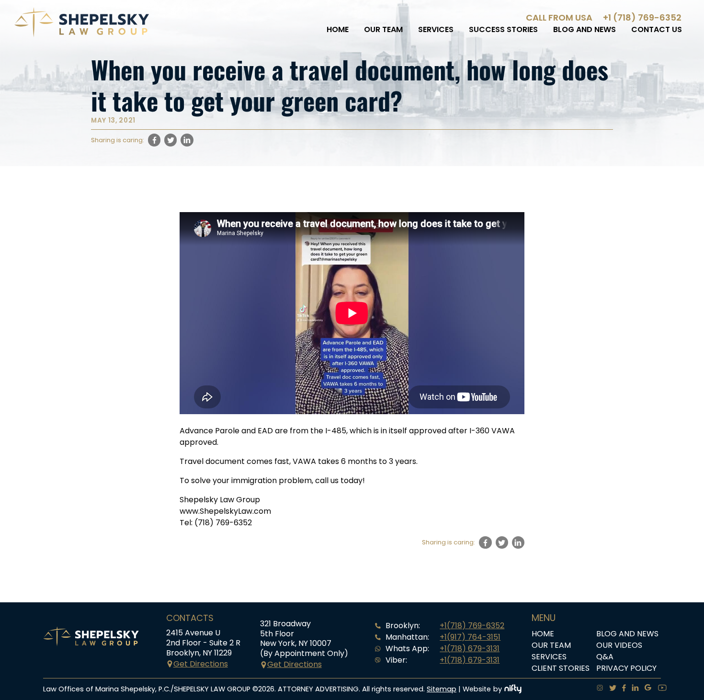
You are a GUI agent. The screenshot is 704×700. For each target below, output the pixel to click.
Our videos (619, 645)
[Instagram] (596, 689)
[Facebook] (621, 689)
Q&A (604, 656)
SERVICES (436, 29)
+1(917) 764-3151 (470, 637)
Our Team (383, 29)
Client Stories (561, 668)
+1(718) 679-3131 (470, 648)
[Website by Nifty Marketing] (513, 689)
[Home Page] (81, 34)
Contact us (656, 29)
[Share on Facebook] (154, 140)
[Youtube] (659, 689)
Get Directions (200, 663)
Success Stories (503, 29)
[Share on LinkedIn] (187, 140)
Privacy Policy (626, 668)
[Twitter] (609, 689)
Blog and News (584, 29)
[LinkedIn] (632, 689)
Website (477, 689)
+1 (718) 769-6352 (642, 17)
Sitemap (441, 689)
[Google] (645, 689)
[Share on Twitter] (170, 140)
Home (338, 29)
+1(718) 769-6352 (472, 625)
